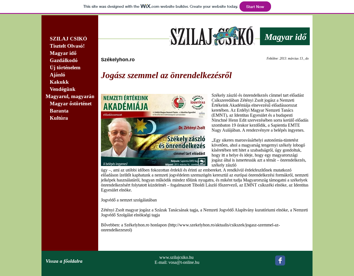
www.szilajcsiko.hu (176, 257)
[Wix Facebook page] (280, 260)
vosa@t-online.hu (183, 262)
